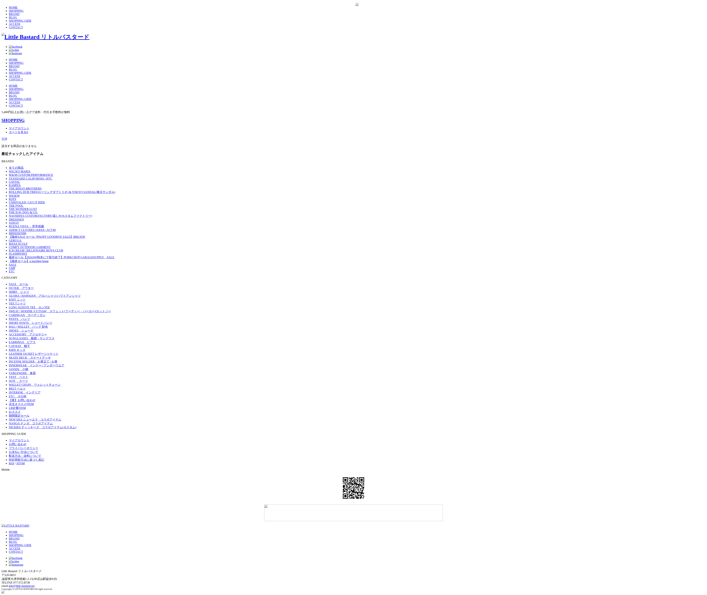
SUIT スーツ (18, 380)
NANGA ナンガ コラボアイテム (31, 423)
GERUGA (15, 240)
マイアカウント (19, 128)
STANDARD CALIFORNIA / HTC (30, 178)
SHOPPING (16, 10)
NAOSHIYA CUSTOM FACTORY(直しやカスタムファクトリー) (50, 215)
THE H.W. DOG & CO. (23, 212)
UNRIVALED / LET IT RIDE (27, 202)
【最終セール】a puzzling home (29, 261)
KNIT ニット (17, 299)
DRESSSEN (16, 219)
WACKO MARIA (20, 171)
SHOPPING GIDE (20, 20)
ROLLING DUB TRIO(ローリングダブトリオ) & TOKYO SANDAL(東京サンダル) (62, 192)
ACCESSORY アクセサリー (28, 334)
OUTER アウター (21, 288)
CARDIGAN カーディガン (27, 315)
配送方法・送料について (25, 455)
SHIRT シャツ (19, 291)
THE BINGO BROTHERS (25, 188)
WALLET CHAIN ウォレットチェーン (35, 384)
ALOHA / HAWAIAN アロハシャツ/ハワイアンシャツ (45, 295)
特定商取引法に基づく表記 (26, 459)
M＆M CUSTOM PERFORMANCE (31, 174)
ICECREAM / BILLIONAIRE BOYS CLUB (36, 250)
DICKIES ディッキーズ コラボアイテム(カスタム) (42, 427)
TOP (4, 138)
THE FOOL (16, 205)
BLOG (13, 17)
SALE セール (18, 284)
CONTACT (16, 27)
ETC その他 (17, 396)
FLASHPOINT (18, 253)
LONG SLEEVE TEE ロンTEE (29, 307)
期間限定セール (19, 415)
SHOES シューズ (21, 330)
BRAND (14, 14)
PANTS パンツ (19, 319)
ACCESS (14, 24)
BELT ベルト (17, 388)
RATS (12, 199)
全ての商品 (16, 167)
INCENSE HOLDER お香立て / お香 (33, 361)
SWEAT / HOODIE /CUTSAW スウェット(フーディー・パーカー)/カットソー (60, 311)
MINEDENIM (17, 233)
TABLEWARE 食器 (22, 373)
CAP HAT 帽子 (19, 346)
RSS (11, 463)
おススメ (15, 411)
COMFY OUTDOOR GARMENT (30, 247)
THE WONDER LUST (23, 209)
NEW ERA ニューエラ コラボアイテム (35, 419)
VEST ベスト (18, 377)
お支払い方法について (23, 452)
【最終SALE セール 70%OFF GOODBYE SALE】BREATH (47, 236)
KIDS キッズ (17, 349)
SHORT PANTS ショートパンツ (30, 322)
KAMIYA (15, 185)
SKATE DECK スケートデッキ (30, 357)
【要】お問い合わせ (22, 400)
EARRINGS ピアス (22, 342)
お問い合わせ (18, 444)
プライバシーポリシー (23, 448)
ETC (12, 271)
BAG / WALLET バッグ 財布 (28, 326)
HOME (13, 7)
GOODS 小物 (18, 369)
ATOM (20, 463)
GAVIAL (14, 181)
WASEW (14, 195)
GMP (12, 268)
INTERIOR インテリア (25, 392)
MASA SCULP (18, 243)
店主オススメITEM (21, 404)
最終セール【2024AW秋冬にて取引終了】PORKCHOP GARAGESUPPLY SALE (61, 257)
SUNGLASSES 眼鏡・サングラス (31, 338)
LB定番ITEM (17, 408)
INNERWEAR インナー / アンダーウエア (36, 365)
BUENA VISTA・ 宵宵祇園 (26, 226)
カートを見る (18, 132)
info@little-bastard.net (22, 585)
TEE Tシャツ (17, 303)
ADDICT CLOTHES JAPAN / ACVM (32, 230)
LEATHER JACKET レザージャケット (34, 353)
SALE (12, 264)
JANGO (14, 222)
